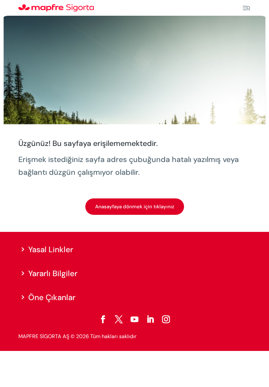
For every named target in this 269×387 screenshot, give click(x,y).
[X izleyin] (119, 319)
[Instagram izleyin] (166, 319)
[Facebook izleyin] (103, 319)
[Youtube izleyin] (134, 319)
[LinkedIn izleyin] (150, 319)
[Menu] (246, 8)
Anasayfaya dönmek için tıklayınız (134, 206)
